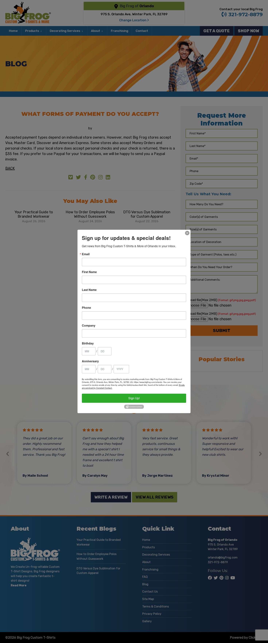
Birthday (88, 343)
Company (88, 325)
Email (86, 254)
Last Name (89, 289)
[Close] (187, 233)
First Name (89, 271)
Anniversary (90, 361)
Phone (86, 307)
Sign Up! (134, 398)
